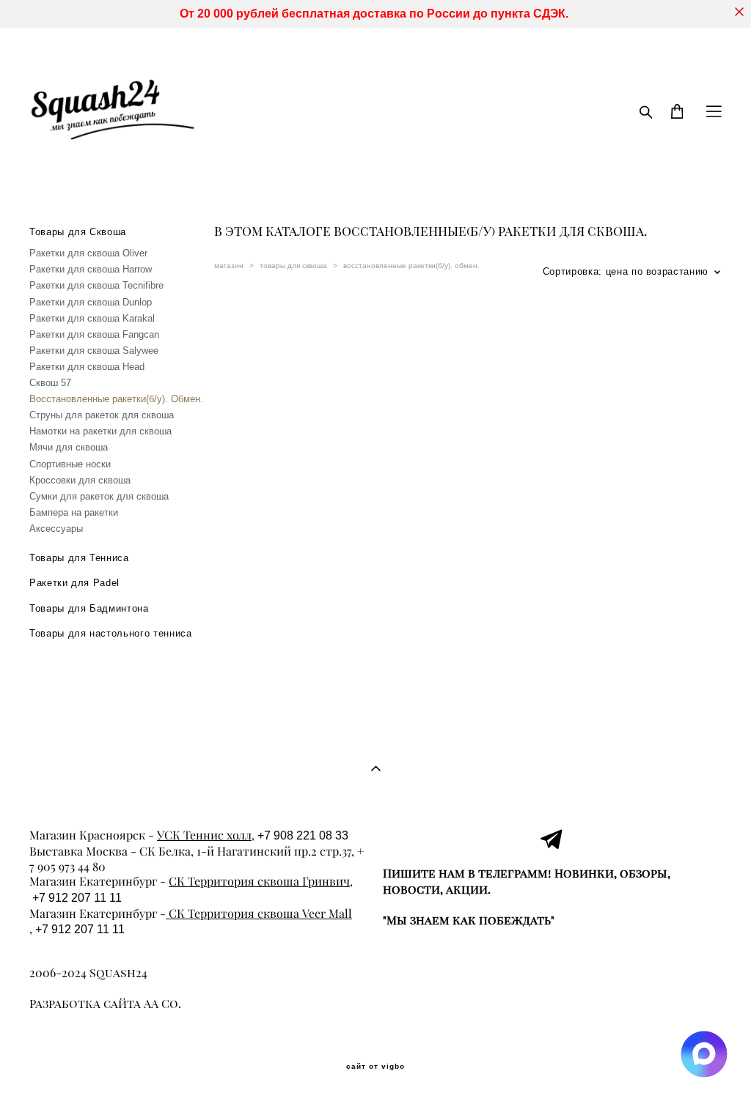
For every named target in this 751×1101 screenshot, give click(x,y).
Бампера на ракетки (73, 512)
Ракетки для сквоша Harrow (90, 269)
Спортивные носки (70, 464)
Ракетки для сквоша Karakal (92, 318)
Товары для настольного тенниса (110, 633)
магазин (228, 266)
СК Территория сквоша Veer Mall (259, 913)
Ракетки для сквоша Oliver (88, 253)
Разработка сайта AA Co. (105, 1003)
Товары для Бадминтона (89, 608)
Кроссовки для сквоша (80, 480)
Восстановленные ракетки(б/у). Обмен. (116, 398)
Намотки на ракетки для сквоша (100, 431)
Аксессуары (56, 528)
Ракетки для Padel (74, 582)
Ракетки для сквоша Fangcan (94, 334)
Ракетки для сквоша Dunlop (90, 302)
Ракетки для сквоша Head (86, 366)
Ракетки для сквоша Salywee (93, 350)
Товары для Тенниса (79, 557)
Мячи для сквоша (68, 447)
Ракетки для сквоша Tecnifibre (96, 285)
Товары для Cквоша (77, 231)
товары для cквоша (293, 266)
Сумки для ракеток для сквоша (99, 496)
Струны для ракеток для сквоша (101, 414)
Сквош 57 (50, 382)
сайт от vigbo (375, 1066)
